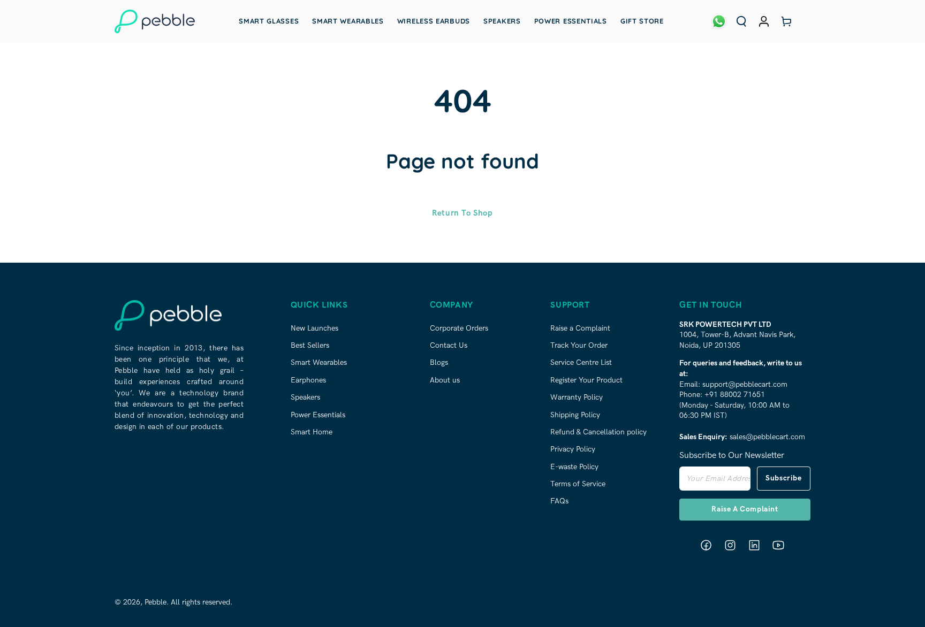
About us (445, 380)
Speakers (305, 397)
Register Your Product (586, 380)
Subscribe (783, 478)
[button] (741, 21)
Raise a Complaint (580, 328)
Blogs (439, 362)
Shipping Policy (575, 414)
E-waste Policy (574, 466)
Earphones (308, 380)
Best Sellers (310, 345)
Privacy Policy (572, 449)
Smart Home (311, 432)
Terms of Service (577, 483)
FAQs (559, 501)
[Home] (155, 21)
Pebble (155, 602)
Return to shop (462, 213)
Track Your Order (579, 345)
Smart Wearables (319, 362)
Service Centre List (581, 362)
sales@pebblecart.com (767, 436)
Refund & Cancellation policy (598, 432)
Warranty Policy (576, 397)
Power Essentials (318, 414)
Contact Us (448, 345)
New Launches (314, 328)
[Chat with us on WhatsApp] (719, 21)
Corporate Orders (459, 328)
